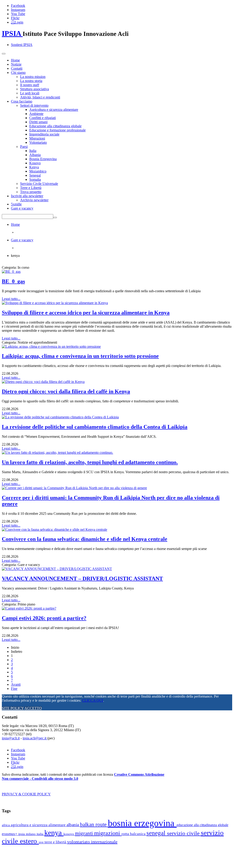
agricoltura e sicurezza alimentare (38, 825)
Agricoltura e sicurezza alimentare (53, 110)
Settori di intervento (34, 105)
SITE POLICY (13, 708)
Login (19, 22)
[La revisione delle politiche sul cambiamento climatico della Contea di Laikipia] (60, 417)
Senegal (35, 175)
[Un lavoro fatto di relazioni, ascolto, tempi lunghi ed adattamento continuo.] (57, 452)
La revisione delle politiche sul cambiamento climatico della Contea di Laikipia (94, 427)
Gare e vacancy (22, 208)
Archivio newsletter (34, 200)
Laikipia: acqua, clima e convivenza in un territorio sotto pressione (80, 356)
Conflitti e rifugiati (42, 118)
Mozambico (37, 171)
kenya (54, 832)
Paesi (24, 147)
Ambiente (36, 114)
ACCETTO (33, 708)
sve (42, 842)
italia (40, 834)
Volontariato (38, 142)
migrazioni (108, 833)
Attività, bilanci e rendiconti (40, 97)
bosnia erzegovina (142, 823)
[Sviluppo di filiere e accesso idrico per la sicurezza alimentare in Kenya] (55, 303)
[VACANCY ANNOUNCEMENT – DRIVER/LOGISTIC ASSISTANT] (57, 569)
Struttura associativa (34, 89)
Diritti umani (38, 122)
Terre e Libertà (30, 188)
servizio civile (184, 833)
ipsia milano (27, 834)
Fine (14, 688)
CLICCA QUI (92, 700)
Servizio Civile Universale (39, 184)
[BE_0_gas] (11, 271)
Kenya (34, 167)
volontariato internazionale (92, 841)
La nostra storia (31, 81)
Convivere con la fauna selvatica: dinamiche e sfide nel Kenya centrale (84, 539)
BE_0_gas (13, 281)
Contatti (16, 68)
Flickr (15, 18)
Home (15, 60)
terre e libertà (56, 842)
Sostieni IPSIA (21, 45)
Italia (32, 151)
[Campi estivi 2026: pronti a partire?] (29, 608)
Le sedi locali (29, 93)
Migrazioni (37, 138)
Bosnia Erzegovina (43, 159)
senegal (156, 833)
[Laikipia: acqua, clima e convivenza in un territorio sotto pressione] (51, 346)
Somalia (35, 179)
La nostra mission (32, 77)
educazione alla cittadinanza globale (202, 825)
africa (6, 825)
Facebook (18, 6)
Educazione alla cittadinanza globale (55, 126)
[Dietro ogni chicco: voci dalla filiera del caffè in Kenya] (43, 382)
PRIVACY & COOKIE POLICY (26, 794)
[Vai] (55, 217)
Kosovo (35, 163)
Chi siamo (18, 72)
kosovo (69, 834)
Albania (35, 155)
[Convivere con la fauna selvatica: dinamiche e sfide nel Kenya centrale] (54, 529)
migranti (84, 833)
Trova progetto (30, 192)
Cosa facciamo (21, 101)
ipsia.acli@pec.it (35, 738)
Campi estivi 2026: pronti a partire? (44, 618)
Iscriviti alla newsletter (27, 196)
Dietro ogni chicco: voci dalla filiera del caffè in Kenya (66, 391)
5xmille (16, 204)
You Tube (18, 14)
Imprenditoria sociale (44, 134)
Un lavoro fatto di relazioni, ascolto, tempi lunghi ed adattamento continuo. (90, 462)
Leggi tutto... (11, 299)
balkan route (94, 824)
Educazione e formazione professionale (57, 130)
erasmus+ (10, 834)
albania (73, 824)
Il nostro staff (29, 85)
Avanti (16, 684)
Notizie (16, 64)
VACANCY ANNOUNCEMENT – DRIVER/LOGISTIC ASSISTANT (82, 578)
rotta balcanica (134, 834)
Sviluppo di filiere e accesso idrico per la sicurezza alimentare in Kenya (86, 313)
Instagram (18, 10)
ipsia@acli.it (11, 738)
